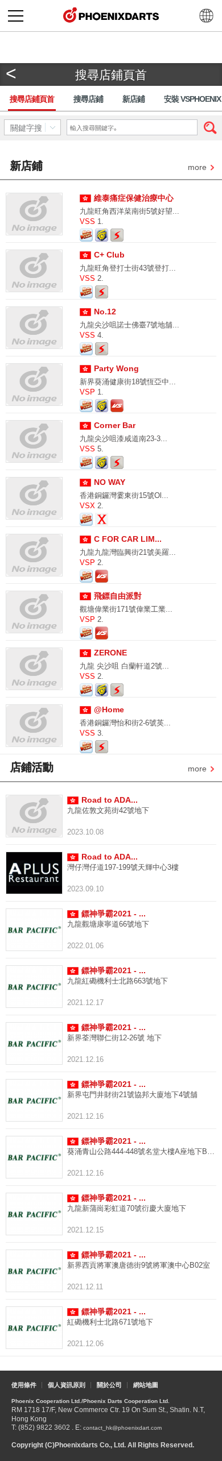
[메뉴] (15, 15)
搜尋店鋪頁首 (32, 98)
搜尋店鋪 (88, 98)
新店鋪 (133, 98)
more (197, 168)
